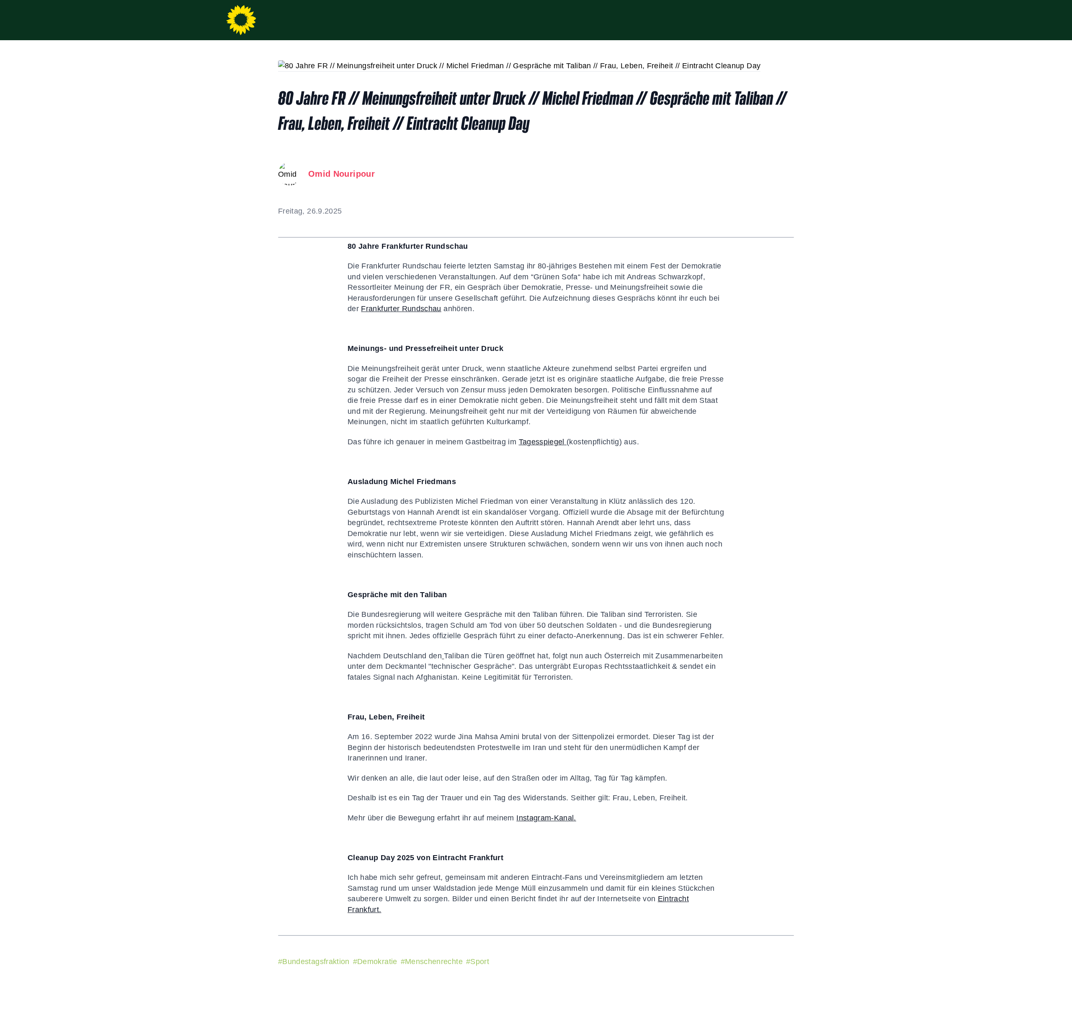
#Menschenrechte (432, 961)
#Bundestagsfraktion (314, 961)
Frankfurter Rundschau (401, 308)
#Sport (477, 961)
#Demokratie (375, 961)
